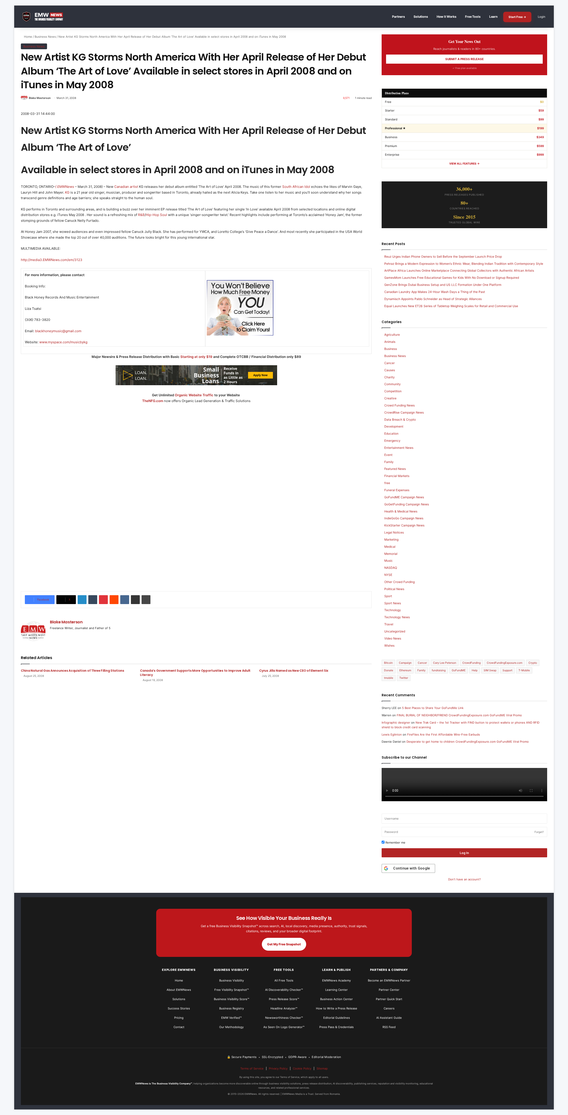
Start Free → (517, 17)
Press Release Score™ (284, 999)
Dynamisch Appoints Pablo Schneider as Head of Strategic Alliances (433, 299)
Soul (163, 215)
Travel (388, 624)
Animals (389, 342)
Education (391, 433)
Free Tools (473, 16)
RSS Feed (389, 1027)
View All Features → (464, 163)
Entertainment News (398, 448)
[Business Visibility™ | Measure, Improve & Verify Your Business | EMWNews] (45, 16)
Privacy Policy (278, 1068)
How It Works (446, 16)
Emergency (392, 440)
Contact (179, 1027)
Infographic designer (396, 722)
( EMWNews (64, 187)
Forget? (539, 832)
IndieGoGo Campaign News (403, 518)
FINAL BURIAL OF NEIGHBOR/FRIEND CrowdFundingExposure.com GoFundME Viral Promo (459, 715)
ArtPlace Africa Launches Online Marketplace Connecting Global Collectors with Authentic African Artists (459, 270)
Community (392, 384)
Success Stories (179, 1008)
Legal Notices (394, 532)
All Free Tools (283, 980)
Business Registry (231, 1008)
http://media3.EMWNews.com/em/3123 (51, 260)
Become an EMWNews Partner (389, 980)
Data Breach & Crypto (400, 419)
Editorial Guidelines (336, 1017)
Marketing (391, 539)
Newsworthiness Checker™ (284, 1017)
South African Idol (296, 187)
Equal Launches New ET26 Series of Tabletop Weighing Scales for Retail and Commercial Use (451, 306)
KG (67, 192)
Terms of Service (252, 1068)
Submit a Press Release (464, 59)
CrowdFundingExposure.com (504, 662)
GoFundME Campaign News (404, 497)
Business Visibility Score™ (231, 999)
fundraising (439, 670)
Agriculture (392, 334)
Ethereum (405, 670)
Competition (393, 391)
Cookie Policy (302, 1068)
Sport (388, 596)
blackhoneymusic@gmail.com (58, 331)
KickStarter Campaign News (404, 525)
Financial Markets (396, 476)
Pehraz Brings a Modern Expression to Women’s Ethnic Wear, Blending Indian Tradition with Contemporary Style (463, 263)
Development (393, 426)
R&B (141, 215)
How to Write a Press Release (336, 1008)
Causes (389, 370)
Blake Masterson (40, 98)
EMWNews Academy (336, 980)
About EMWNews (179, 989)
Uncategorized (394, 631)
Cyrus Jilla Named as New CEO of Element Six (293, 670)
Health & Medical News (400, 511)
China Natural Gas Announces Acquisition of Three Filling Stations (72, 670)
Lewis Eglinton (392, 734)
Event (388, 455)
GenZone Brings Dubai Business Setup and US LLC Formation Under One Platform (442, 285)
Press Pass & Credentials (336, 1027)
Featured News (395, 469)
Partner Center (389, 989)
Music (388, 560)
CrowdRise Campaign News (404, 412)
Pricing (178, 1017)
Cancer (389, 363)
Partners (398, 16)
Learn (493, 16)
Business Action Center (336, 999)
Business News (45, 36)
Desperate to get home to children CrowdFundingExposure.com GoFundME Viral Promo (467, 741)
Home (27, 36)
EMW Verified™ (231, 1017)
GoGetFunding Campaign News (406, 504)
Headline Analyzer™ (283, 1008)
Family (389, 462)
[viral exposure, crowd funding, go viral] (196, 525)
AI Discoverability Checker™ (284, 989)
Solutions (421, 16)
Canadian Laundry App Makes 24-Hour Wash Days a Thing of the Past (434, 292)
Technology (392, 610)
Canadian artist (126, 187)
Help (474, 670)
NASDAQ (390, 567)
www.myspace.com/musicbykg (63, 342)
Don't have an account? (464, 879)
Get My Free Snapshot (284, 944)
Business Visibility (231, 980)
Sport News (392, 603)
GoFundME (458, 670)
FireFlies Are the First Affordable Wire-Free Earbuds (443, 734)
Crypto (533, 662)
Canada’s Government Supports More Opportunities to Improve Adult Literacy (195, 672)
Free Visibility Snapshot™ (231, 989)
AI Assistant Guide (389, 1017)
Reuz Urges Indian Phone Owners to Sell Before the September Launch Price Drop (443, 256)
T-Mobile (524, 670)
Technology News (397, 617)
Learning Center (336, 989)
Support (507, 670)
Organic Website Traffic (194, 395)
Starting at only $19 (196, 357)
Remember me (395, 842)
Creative (390, 398)
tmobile (388, 677)
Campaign (405, 662)
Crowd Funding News (399, 405)
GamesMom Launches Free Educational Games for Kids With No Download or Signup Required (451, 277)
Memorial (390, 554)
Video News (392, 638)
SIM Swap (490, 670)
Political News (394, 589)
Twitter (403, 677)
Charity (389, 377)
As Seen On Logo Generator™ (283, 1027)
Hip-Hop (152, 215)
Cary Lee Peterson (444, 662)
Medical (389, 546)
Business (390, 349)
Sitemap (322, 1068)
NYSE (388, 575)
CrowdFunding (471, 662)
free (387, 483)
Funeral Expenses (396, 490)
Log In (464, 853)
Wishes (389, 645)
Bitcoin (388, 662)
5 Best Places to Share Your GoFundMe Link (432, 708)
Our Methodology (231, 1027)
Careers (389, 1008)
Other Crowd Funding (399, 582)
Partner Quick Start (389, 999)
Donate (388, 670)
